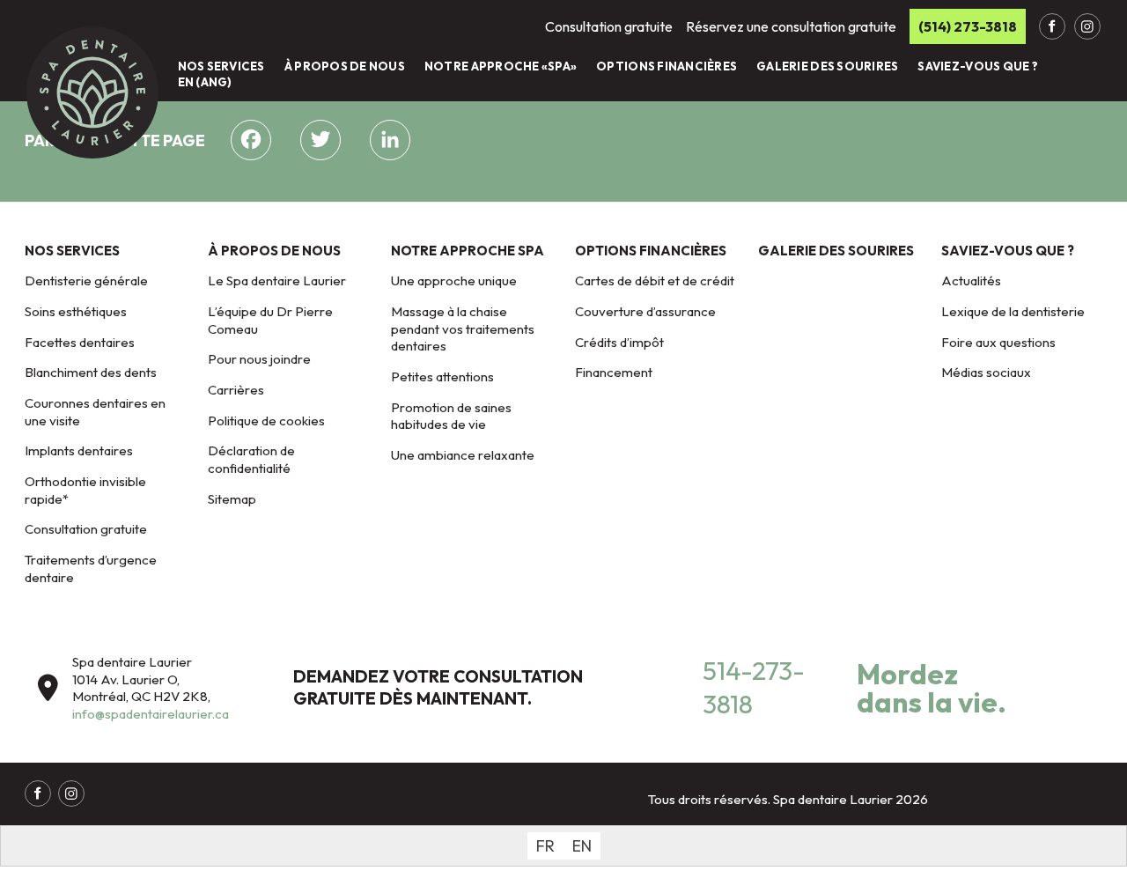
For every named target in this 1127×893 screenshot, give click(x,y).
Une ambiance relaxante (462, 454)
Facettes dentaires (80, 342)
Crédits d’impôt (619, 342)
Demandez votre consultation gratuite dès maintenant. (438, 687)
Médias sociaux (986, 372)
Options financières (666, 66)
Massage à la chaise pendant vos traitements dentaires (462, 328)
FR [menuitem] (545, 846)
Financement (613, 372)
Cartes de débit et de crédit (654, 280)
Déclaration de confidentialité (251, 459)
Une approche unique (454, 280)
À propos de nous (344, 66)
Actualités (971, 280)
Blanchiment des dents (91, 372)
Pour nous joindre (259, 359)
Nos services (221, 66)
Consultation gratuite (86, 528)
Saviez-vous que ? (977, 66)
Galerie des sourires (827, 66)
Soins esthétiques (76, 311)
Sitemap (232, 499)
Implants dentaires (79, 450)
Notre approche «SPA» (500, 66)
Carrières (236, 389)
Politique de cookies (266, 420)
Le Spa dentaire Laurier (277, 280)
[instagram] (1087, 26)
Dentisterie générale (86, 280)
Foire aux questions (998, 342)
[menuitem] (545, 846)
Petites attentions (442, 376)
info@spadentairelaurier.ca (150, 713)
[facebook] (1052, 26)
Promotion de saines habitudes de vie (451, 416)
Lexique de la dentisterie (1013, 311)
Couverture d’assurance (645, 311)
